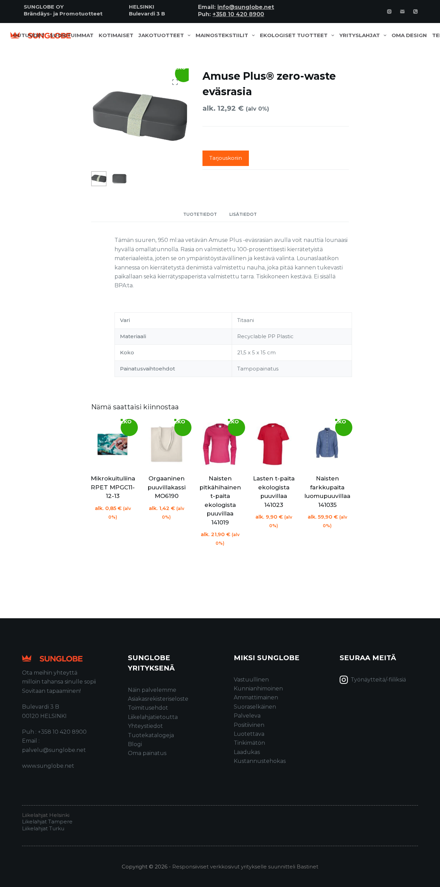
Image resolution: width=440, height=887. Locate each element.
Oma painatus (147, 753)
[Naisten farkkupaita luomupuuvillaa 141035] (327, 444)
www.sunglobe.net (48, 766)
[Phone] (415, 11)
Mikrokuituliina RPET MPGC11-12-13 (113, 487)
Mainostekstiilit (222, 35)
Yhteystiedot (145, 726)
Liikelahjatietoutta (153, 717)
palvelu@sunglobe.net (54, 750)
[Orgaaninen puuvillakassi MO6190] (166, 444)
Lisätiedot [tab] (243, 214)
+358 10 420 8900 (238, 14)
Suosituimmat (72, 35)
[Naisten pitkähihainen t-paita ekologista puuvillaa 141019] (220, 444)
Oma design (409, 35)
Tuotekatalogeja (151, 735)
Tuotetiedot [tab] (200, 214)
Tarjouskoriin (225, 158)
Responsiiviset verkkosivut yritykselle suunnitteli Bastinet (245, 866)
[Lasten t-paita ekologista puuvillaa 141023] (273, 444)
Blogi (135, 744)
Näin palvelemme (152, 690)
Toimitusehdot (148, 708)
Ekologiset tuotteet (294, 35)
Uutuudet (29, 35)
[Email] (402, 11)
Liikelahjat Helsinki (45, 815)
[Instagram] (389, 11)
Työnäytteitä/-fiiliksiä (378, 679)
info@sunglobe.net (245, 7)
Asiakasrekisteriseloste (158, 699)
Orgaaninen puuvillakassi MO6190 (166, 487)
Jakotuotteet (161, 35)
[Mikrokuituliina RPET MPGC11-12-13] (112, 444)
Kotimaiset (116, 35)
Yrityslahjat (359, 35)
